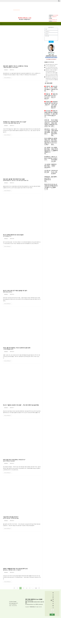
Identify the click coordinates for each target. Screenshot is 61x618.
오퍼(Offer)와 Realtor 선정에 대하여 (54, 172)
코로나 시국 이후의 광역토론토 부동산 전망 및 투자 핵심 (54, 132)
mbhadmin (6, 69)
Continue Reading (7, 77)
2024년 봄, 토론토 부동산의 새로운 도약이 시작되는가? (47, 113)
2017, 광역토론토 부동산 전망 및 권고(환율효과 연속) (47, 150)
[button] (59, 1)
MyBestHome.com (24, 18)
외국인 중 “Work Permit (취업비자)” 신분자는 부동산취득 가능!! (47, 123)
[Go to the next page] (39, 588)
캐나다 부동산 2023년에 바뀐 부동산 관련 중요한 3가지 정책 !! (54, 123)
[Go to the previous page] (14, 588)
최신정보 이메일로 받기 (24, 19)
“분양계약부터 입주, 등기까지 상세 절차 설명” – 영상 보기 (54, 104)
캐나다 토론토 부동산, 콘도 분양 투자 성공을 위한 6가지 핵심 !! (47, 141)
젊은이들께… (54, 176)
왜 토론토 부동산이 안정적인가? (47, 158)
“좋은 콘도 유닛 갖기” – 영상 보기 (54, 95)
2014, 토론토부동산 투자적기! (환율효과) (54, 149)
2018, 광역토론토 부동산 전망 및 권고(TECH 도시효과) (54, 141)
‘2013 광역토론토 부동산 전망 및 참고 (47, 166)
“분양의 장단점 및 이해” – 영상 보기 (47, 103)
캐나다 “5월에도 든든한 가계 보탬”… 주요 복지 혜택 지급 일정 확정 (21, 405)
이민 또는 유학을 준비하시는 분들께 (54, 186)
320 (36, 588)
